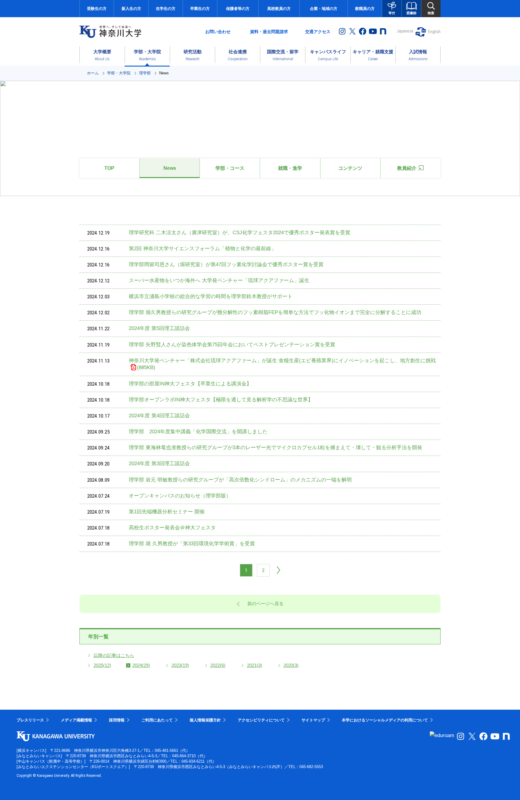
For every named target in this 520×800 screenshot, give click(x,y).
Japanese (405, 31)
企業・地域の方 (323, 8)
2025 (102, 665)
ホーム (93, 73)
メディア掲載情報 (76, 720)
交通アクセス (317, 31)
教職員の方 (365, 8)
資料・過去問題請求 (269, 31)
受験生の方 (97, 8)
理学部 (145, 73)
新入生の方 (131, 8)
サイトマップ (313, 720)
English (434, 31)
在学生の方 (165, 8)
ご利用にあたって (157, 720)
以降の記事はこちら (114, 655)
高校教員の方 (279, 8)
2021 (254, 665)
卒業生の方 (200, 8)
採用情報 (117, 720)
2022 (217, 665)
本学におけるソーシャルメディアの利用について (385, 720)
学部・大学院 (119, 73)
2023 (180, 665)
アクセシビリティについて (261, 720)
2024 (141, 665)
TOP (109, 168)
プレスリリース (30, 720)
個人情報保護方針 (205, 720)
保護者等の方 (237, 8)
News (169, 168)
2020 (291, 665)
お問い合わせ (218, 31)
